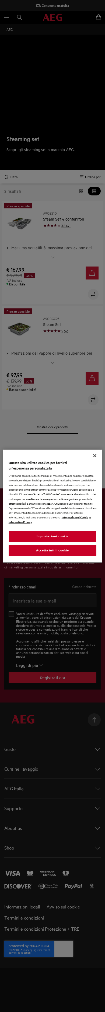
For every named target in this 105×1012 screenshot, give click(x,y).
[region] (53, 506)
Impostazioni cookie (52, 536)
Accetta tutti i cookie (52, 550)
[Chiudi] (95, 456)
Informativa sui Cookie (75, 517)
